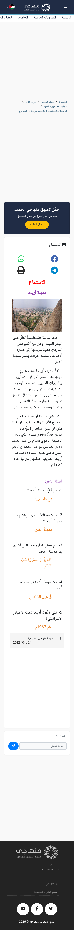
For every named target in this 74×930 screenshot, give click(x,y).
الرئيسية (66, 17)
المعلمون (23, 17)
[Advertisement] (37, 60)
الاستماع (23, 111)
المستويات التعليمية (45, 17)
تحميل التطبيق (37, 224)
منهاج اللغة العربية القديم (55, 106)
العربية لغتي (31, 102)
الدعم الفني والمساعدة (46, 892)
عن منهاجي (52, 883)
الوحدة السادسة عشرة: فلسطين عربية (49, 111)
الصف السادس (47, 102)
